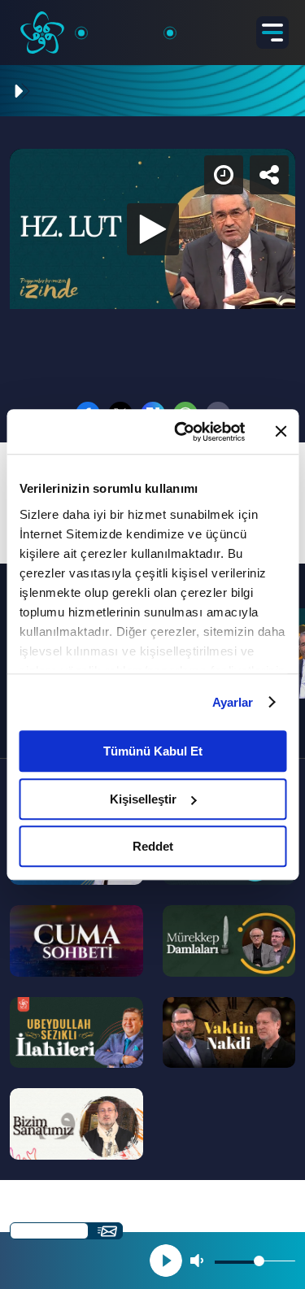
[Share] (278, 26)
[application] (152, 644)
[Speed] (233, 26)
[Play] (153, 645)
